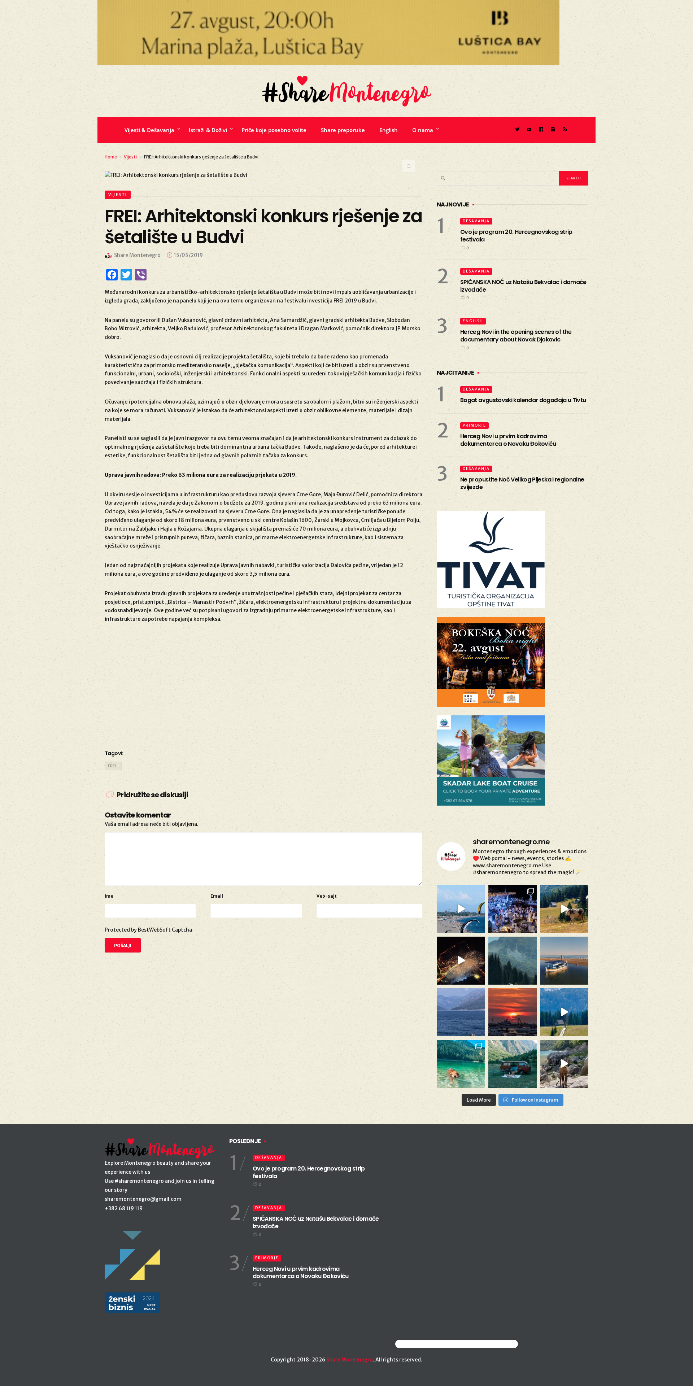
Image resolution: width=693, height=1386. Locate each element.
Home (111, 157)
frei (112, 765)
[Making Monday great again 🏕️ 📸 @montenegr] (512, 1064)
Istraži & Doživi (208, 130)
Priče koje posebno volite (273, 130)
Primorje (474, 425)
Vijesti (130, 157)
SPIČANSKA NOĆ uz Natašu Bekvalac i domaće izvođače (523, 286)
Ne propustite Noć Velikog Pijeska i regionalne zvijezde (522, 483)
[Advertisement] (263, 685)
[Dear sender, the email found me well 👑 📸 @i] (461, 1012)
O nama (422, 130)
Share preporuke (343, 130)
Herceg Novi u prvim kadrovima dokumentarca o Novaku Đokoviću (508, 440)
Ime (109, 896)
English (388, 130)
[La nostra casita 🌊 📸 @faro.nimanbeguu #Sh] (461, 909)
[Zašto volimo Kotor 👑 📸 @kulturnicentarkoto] (461, 961)
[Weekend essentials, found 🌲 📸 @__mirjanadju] (512, 961)
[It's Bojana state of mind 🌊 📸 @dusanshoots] (564, 961)
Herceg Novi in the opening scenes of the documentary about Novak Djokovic (515, 336)
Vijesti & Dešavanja (149, 130)
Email (216, 896)
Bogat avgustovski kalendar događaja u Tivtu (523, 400)
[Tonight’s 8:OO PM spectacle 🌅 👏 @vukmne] (512, 1012)
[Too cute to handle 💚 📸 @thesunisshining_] (564, 1064)
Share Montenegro (349, 1359)
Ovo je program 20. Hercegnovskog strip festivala (516, 236)
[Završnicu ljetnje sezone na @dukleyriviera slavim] (512, 909)
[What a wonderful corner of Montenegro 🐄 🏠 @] (564, 909)
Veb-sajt (327, 896)
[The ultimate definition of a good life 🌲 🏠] (564, 1012)
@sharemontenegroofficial (426, 1344)
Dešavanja (476, 221)
